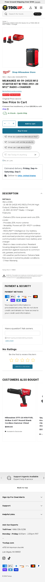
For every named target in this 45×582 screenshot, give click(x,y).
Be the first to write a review (12, 91)
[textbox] (22, 333)
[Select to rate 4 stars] (27, 360)
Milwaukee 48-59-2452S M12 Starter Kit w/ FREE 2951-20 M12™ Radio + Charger (20, 23)
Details (37, 2)
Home (4, 21)
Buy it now (22, 131)
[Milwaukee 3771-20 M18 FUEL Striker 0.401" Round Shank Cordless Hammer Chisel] (19, 399)
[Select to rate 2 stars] (16, 360)
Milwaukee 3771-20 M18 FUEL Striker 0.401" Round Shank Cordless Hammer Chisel (19, 420)
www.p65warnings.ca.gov (24, 277)
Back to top (22, 488)
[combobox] (17, 13)
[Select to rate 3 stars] (22, 360)
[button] (36, 7)
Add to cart (30, 124)
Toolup (9, 576)
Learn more (9, 340)
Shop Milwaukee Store (24, 72)
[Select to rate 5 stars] (33, 360)
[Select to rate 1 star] (11, 360)
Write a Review (22, 366)
